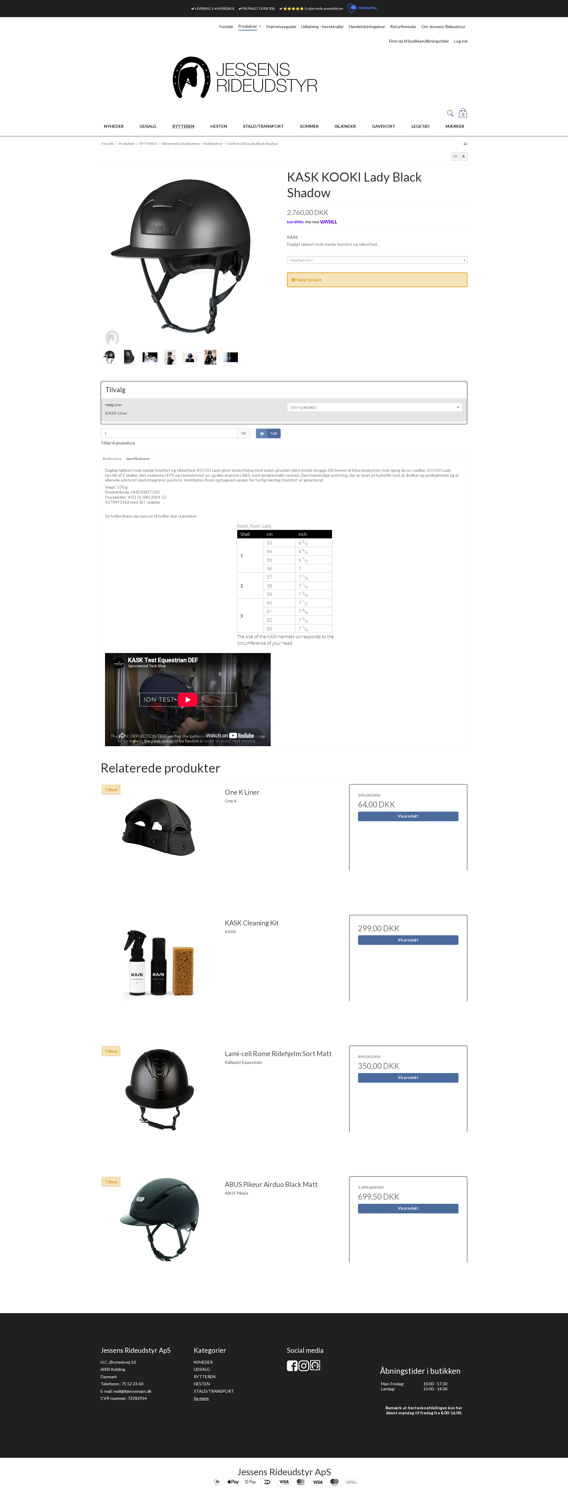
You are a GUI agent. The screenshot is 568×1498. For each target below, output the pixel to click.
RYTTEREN (204, 1376)
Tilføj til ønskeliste (118, 442)
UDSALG (202, 1369)
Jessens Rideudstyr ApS (284, 1471)
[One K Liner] (160, 843)
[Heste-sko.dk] (315, 1368)
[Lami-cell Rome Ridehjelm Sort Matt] (160, 1104)
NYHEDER (203, 1362)
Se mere (201, 1398)
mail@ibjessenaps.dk (132, 1391)
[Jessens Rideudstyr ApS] (284, 77)
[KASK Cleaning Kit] (160, 974)
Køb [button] (274, 433)
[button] (455, 156)
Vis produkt (408, 816)
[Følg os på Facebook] (292, 1368)
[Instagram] (303, 1368)
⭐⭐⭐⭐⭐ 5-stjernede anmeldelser (313, 8)
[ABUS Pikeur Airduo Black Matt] (160, 1235)
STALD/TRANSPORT (214, 1391)
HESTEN (202, 1383)
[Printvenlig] (465, 143)
